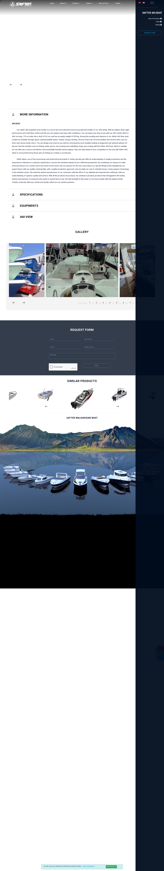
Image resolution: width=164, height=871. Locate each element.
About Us (63, 3)
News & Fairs (103, 3)
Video (158, 22)
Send (96, 365)
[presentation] (10, 84)
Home (52, 3)
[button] (84, 302)
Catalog (158, 25)
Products (75, 3)
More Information (154, 19)
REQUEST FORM (149, 33)
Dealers (88, 3)
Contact (117, 3)
